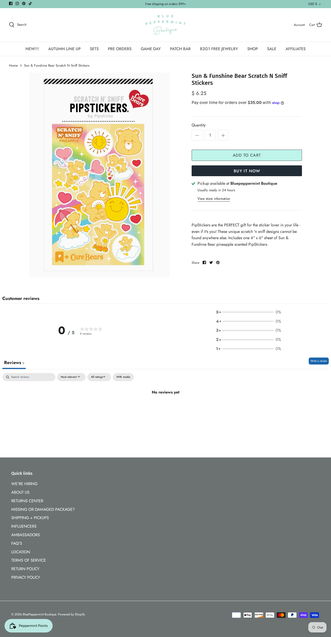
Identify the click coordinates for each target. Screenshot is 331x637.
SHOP (252, 49)
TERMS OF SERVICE (28, 560)
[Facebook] (10, 3)
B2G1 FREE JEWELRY (219, 49)
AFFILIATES (296, 49)
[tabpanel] (165, 407)
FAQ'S (16, 543)
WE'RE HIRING (24, 484)
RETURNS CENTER (27, 501)
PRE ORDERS (119, 49)
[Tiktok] (30, 3)
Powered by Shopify (71, 614)
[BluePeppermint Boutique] (165, 25)
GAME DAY (151, 49)
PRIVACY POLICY (25, 577)
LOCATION (20, 552)
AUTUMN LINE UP (64, 49)
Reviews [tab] (14, 362)
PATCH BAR (180, 49)
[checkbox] (123, 377)
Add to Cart (247, 155)
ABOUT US (20, 492)
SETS (94, 49)
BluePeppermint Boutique (39, 614)
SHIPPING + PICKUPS (30, 518)
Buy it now (247, 171)
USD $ (312, 4)
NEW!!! (32, 49)
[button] (248, 312)
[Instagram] (17, 3)
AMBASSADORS (25, 535)
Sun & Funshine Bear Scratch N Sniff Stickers (56, 65)
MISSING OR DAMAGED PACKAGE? (43, 509)
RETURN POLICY (25, 569)
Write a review (319, 361)
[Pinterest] (23, 3)
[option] (99, 175)
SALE (271, 49)
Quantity (199, 125)
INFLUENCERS (23, 526)
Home (13, 65)
